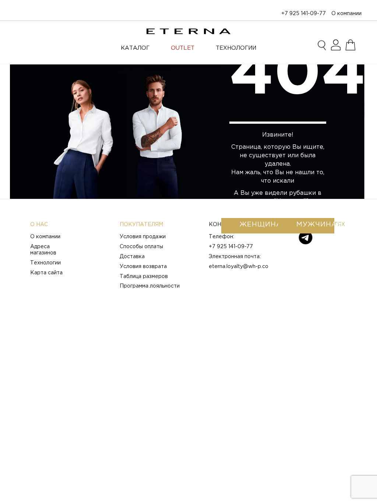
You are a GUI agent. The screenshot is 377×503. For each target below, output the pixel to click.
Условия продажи (143, 237)
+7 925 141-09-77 (303, 13)
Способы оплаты (141, 247)
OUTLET (182, 48)
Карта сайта (46, 273)
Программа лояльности (150, 286)
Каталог (135, 48)
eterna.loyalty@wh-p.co (238, 266)
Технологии (45, 263)
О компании (346, 13)
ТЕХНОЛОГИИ (236, 48)
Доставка (132, 256)
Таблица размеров (144, 276)
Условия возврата (143, 266)
